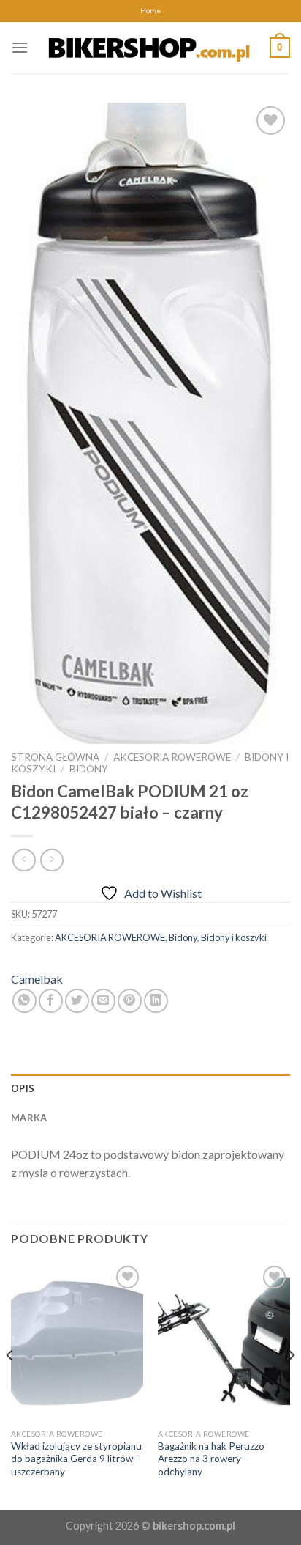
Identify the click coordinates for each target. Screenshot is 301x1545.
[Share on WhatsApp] (24, 1001)
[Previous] (10, 1384)
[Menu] (19, 47)
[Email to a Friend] (103, 1001)
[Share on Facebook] (51, 1001)
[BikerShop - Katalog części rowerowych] (149, 47)
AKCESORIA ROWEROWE (172, 757)
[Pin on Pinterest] (130, 1001)
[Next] (290, 1384)
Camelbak (37, 979)
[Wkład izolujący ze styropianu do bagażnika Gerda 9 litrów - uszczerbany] (77, 1341)
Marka (29, 1118)
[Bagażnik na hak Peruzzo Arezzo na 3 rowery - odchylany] (224, 1341)
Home (150, 11)
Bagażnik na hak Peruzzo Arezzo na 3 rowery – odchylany (211, 1459)
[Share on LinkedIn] (156, 1001)
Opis (22, 1088)
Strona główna (55, 757)
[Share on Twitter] (77, 1001)
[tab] (150, 1088)
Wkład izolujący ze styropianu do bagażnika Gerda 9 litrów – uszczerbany (76, 1459)
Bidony (88, 769)
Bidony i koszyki (234, 937)
